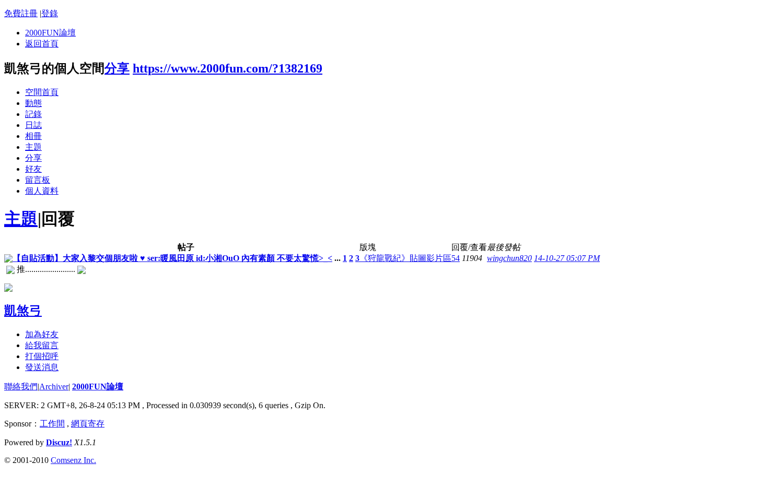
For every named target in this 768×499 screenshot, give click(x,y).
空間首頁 (42, 92)
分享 (117, 68)
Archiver (53, 386)
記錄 (33, 114)
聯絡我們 (21, 386)
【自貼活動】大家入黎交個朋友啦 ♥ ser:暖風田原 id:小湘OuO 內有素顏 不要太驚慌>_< (172, 258)
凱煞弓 (23, 310)
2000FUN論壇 (50, 32)
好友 (33, 168)
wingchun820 (509, 258)
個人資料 (42, 190)
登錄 (49, 13)
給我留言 (42, 345)
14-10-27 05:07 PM (567, 258)
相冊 (33, 136)
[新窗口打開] (8, 259)
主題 (33, 146)
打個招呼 (42, 356)
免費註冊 (21, 13)
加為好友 (42, 334)
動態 (33, 103)
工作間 (52, 423)
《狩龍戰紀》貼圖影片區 (405, 258)
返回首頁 (42, 43)
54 (455, 258)
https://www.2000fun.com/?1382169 (227, 68)
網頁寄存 (87, 423)
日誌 (33, 125)
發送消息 (42, 367)
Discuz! (59, 442)
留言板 (37, 179)
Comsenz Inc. (73, 460)
